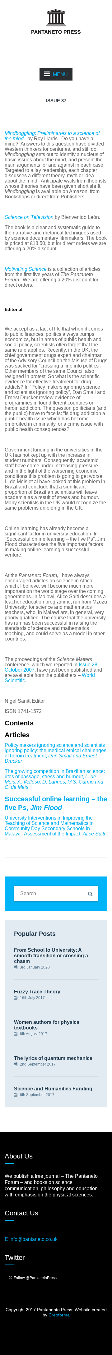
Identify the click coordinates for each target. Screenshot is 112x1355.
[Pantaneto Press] (56, 21)
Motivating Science (26, 269)
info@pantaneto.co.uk (33, 1239)
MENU (60, 74)
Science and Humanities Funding (53, 1088)
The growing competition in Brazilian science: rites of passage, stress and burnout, (55, 779)
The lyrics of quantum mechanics (53, 1058)
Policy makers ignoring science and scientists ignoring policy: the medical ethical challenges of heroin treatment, (55, 753)
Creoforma (59, 1314)
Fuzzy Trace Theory (37, 991)
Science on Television (29, 217)
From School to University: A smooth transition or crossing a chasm (51, 955)
